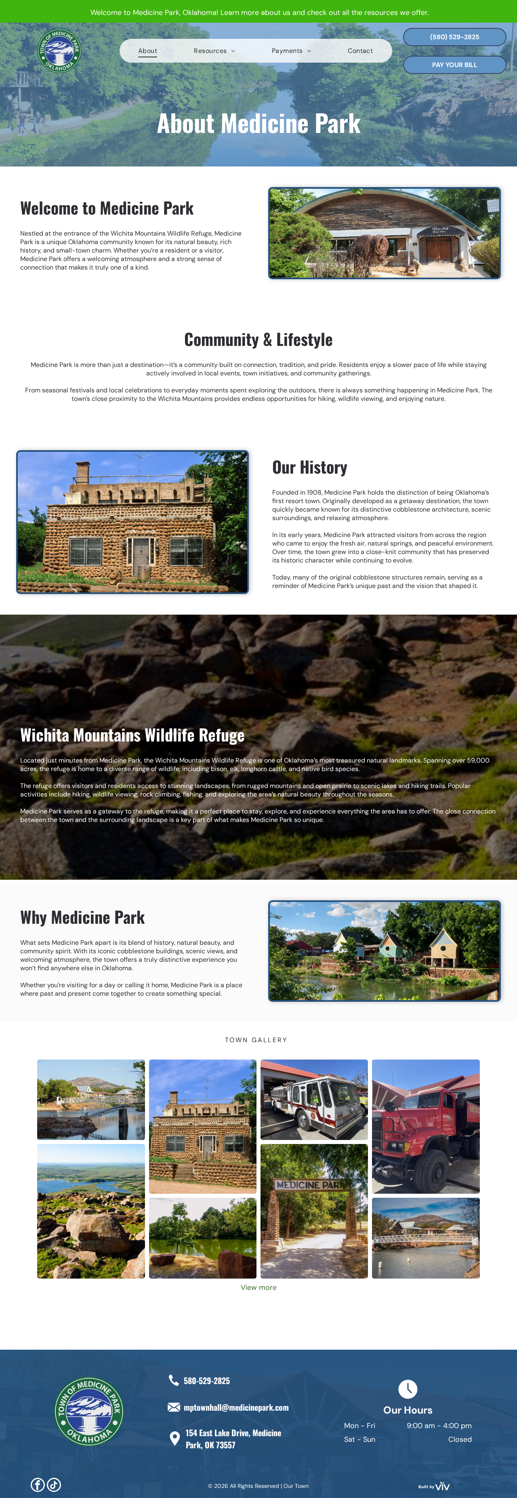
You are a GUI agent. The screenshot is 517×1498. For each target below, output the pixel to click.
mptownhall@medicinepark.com (236, 1407)
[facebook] (38, 1486)
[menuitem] (147, 50)
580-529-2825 (207, 1380)
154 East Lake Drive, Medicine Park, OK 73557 (233, 1438)
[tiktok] (54, 1486)
